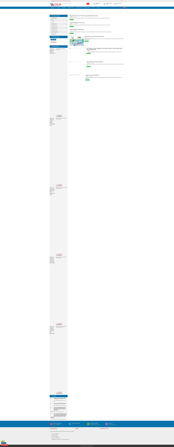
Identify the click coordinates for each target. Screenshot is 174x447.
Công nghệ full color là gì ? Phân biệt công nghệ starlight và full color (84, 15)
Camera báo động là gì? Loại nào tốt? (77, 22)
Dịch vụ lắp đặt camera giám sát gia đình (95, 61)
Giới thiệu (58, 7)
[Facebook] (120, 1)
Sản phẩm (63, 7)
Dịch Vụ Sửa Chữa (79, 7)
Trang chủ (53, 7)
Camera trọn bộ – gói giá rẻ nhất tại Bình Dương (94, 36)
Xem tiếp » (71, 19)
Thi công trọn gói (70, 7)
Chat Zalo (2, 441)
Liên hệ (98, 7)
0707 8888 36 (54, 42)
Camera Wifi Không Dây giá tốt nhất (77, 29)
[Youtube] (122, 1)
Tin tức (93, 7)
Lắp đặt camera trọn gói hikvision (92, 75)
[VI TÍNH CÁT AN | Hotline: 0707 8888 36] (56, 4)
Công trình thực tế (86, 7)
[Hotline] (123, 1)
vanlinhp (71, 30)
